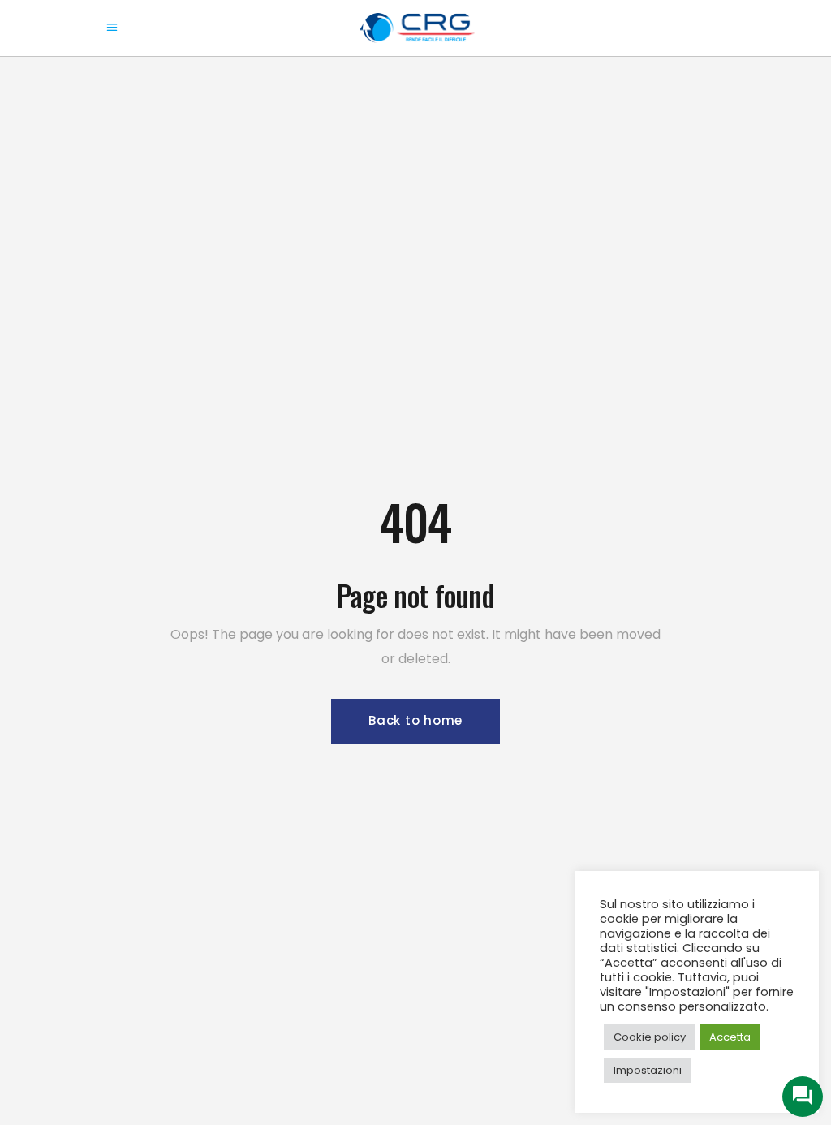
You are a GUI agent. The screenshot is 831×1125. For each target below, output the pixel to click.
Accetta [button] (730, 1037)
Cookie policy (650, 1037)
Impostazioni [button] (648, 1070)
